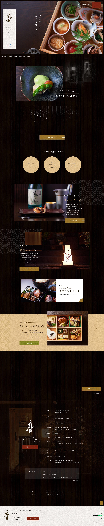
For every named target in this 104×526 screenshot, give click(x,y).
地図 (11, 42)
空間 (9, 32)
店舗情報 (8, 42)
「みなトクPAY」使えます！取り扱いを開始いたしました (61, 477)
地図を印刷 (91, 389)
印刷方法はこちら (97, 393)
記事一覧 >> (75, 480)
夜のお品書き (9, 30)
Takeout (29, 343)
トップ (9, 25)
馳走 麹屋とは (9, 27)
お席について (29, 269)
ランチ (9, 34)
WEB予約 (96, 6)
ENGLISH (9, 3)
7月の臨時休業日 (52, 474)
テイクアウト (9, 37)
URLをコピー (97, 513)
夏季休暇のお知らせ (53, 471)
